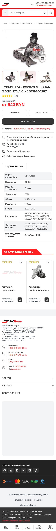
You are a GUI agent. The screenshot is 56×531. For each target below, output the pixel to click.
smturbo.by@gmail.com (17, 340)
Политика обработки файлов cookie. (16, 521)
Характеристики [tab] (14, 166)
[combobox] (5, 12)
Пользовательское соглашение (28, 500)
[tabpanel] (28, 205)
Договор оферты (28, 505)
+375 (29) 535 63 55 (17, 348)
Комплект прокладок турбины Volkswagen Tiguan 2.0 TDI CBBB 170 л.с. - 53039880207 (14, 289)
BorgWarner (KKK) (42, 129)
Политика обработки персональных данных (28, 494)
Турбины (15, 23)
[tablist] (14, 166)
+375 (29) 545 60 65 (17, 355)
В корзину (14, 113)
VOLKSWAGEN (27, 23)
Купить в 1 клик (28, 121)
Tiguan (30, 129)
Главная (5, 23)
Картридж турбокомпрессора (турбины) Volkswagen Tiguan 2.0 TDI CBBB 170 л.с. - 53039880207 (41, 289)
